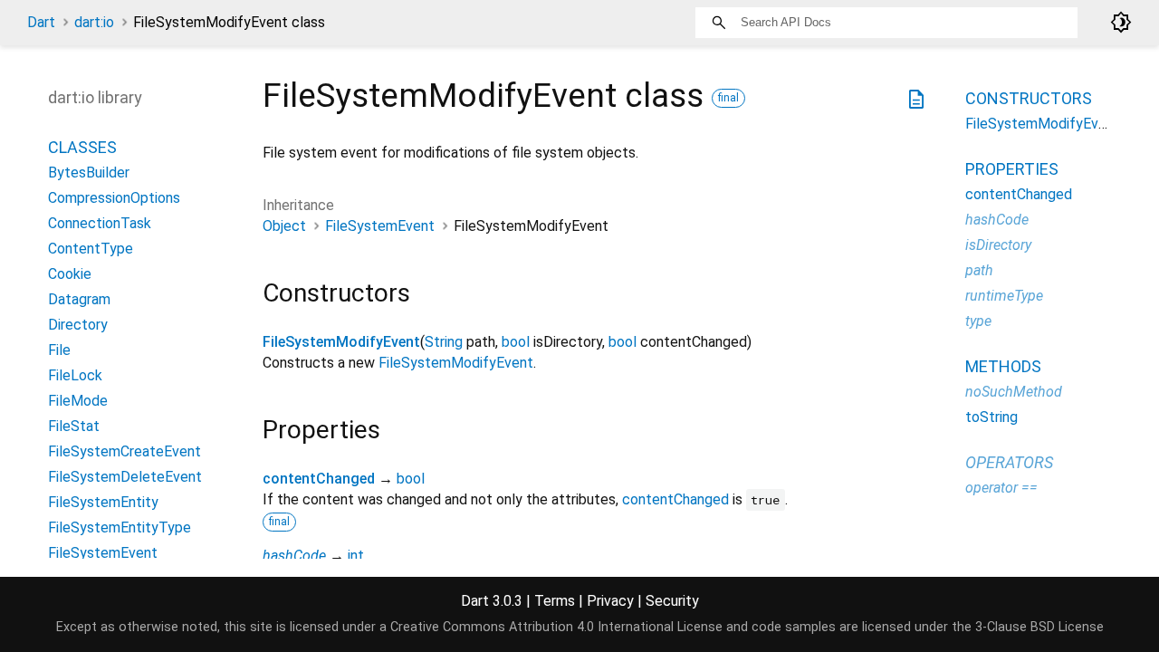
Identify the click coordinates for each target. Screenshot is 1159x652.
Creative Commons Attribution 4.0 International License (556, 627)
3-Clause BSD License (1039, 627)
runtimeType (1004, 295)
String (444, 341)
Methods (1003, 366)
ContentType (90, 248)
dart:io (94, 22)
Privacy (610, 600)
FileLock (75, 375)
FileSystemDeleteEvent (125, 476)
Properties (1011, 168)
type (978, 321)
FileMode (78, 400)
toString (991, 417)
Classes (82, 147)
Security (672, 600)
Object (284, 226)
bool (516, 341)
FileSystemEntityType (119, 527)
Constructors (1028, 98)
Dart (41, 22)
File (59, 350)
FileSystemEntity (103, 502)
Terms (554, 600)
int (356, 555)
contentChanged (319, 478)
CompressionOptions (114, 197)
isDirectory (998, 245)
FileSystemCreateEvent (124, 451)
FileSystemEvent (380, 226)
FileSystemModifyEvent (341, 341)
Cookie (69, 274)
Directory (78, 324)
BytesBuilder (88, 172)
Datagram (79, 299)
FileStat (74, 426)
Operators (1009, 462)
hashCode (294, 555)
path (979, 270)
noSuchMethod (1013, 391)
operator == (1001, 487)
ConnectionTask (99, 223)
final (728, 97)
